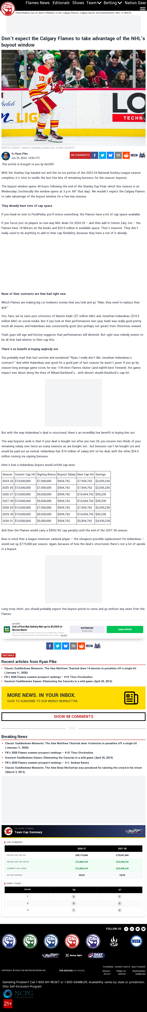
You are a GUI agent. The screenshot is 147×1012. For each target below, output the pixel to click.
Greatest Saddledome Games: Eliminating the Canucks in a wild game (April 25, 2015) (59, 758)
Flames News (38, 3)
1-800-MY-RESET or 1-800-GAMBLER (61, 982)
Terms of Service (121, 972)
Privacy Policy (106, 972)
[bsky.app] (110, 155)
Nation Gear (135, 3)
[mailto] (118, 155)
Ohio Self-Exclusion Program (22, 986)
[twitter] (102, 155)
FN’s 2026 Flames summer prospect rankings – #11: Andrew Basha (47, 763)
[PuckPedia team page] (142, 155)
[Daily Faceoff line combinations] (134, 155)
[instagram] (132, 929)
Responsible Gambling (139, 972)
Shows (78, 3)
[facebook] (94, 155)
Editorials (61, 3)
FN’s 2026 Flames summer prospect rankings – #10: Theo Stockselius (49, 753)
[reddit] (126, 155)
